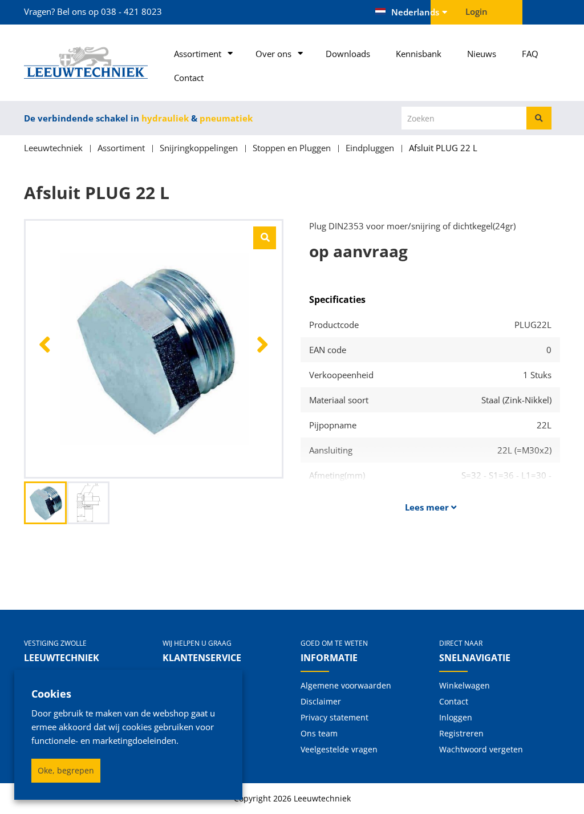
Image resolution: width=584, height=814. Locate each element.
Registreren (461, 733)
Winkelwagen (464, 685)
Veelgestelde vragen (339, 749)
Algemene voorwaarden (346, 685)
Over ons (273, 53)
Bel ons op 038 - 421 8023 (109, 11)
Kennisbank (418, 53)
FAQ (530, 53)
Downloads (348, 53)
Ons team (319, 733)
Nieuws (481, 53)
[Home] (84, 63)
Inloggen (455, 717)
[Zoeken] (538, 118)
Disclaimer (321, 701)
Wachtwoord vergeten (481, 749)
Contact (189, 77)
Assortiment (197, 53)
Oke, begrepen (66, 770)
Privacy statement (334, 717)
